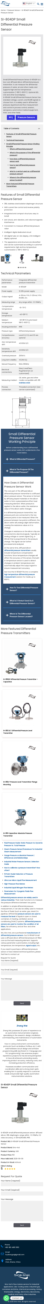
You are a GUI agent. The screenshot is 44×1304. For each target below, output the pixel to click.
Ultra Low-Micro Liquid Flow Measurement (20, 880)
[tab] (18, 267)
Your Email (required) (10, 1190)
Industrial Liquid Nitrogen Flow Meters (18, 887)
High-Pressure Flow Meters (14, 884)
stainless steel (24, 383)
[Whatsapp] (6, 1298)
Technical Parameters (15, 140)
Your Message (7, 1199)
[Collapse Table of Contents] (39, 128)
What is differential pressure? (21, 149)
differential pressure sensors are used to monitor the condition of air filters (21, 924)
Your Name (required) (10, 1180)
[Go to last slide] (3, 259)
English (29, 3)
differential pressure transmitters (17, 550)
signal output (31, 945)
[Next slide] (41, 259)
